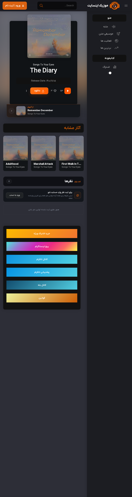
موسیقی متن (106, 33)
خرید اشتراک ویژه (42, 233)
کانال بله (42, 285)
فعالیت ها (106, 41)
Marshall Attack (43, 164)
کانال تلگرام (41, 259)
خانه (105, 26)
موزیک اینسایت (97, 6)
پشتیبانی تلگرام (41, 272)
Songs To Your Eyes (43, 64)
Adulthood (12, 164)
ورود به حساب (14, 195)
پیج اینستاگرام (42, 246)
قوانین (42, 298)
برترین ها (106, 48)
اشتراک (106, 67)
